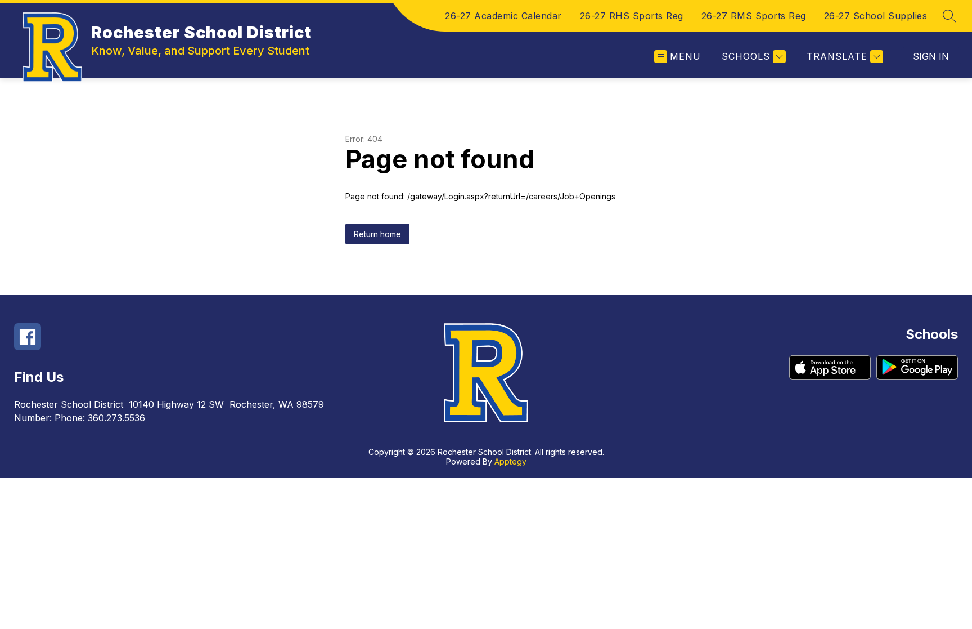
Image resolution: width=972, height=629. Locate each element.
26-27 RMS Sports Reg (753, 15)
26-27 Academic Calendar (503, 15)
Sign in (931, 56)
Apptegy (510, 461)
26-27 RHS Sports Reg (631, 15)
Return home (377, 234)
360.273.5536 (116, 417)
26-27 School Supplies (876, 15)
